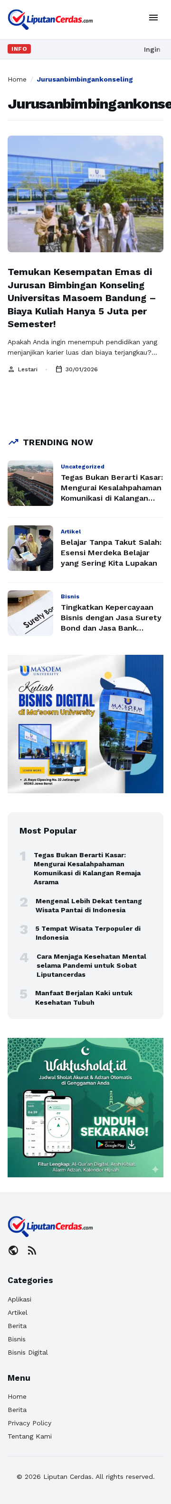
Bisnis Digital (28, 1352)
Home (17, 79)
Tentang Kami (30, 1436)
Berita (17, 1326)
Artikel (18, 1312)
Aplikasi (19, 1299)
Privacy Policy (29, 1423)
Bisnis (17, 1339)
